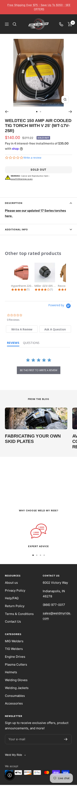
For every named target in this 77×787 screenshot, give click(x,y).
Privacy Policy (15, 590)
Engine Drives (15, 657)
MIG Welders (14, 641)
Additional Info (16, 229)
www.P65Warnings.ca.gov (22, 179)
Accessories (14, 703)
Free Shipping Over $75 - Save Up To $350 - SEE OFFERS (38, 7)
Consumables (15, 696)
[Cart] (70, 24)
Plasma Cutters (16, 664)
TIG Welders (14, 649)
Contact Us (13, 621)
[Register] (66, 739)
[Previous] (6, 111)
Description (13, 203)
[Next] (70, 111)
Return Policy (14, 606)
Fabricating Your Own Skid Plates (33, 438)
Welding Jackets (17, 688)
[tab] (22, 329)
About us (11, 583)
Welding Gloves (16, 680)
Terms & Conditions (19, 614)
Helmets (11, 672)
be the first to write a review (38, 370)
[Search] (14, 24)
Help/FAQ (11, 598)
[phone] (61, 24)
